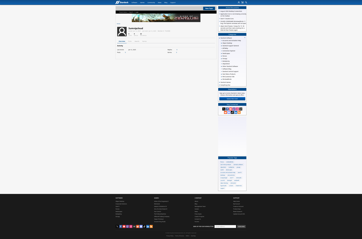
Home (118, 24)
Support (173, 2)
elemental (233, 183)
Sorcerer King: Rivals (159, 221)
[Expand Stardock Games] (219, 82)
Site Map (193, 236)
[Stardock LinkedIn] (235, 112)
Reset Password (237, 211)
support (222, 188)
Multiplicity (119, 214)
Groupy (118, 216)
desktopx (222, 175)
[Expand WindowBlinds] (221, 79)
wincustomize (231, 175)
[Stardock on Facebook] (227, 109)
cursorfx (222, 180)
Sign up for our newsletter (203, 226)
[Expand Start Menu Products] (221, 74)
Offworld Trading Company (161, 216)
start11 (232, 178)
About (196, 201)
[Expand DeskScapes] (221, 53)
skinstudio (238, 178)
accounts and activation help (227, 172)
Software (134, 2)
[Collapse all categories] (245, 37)
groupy (238, 167)
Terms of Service (179, 236)
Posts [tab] (130, 41)
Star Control (157, 211)
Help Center (236, 201)
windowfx (236, 180)
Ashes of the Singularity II (161, 201)
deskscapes (229, 170)
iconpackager (223, 178)
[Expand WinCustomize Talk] (221, 76)
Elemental (157, 204)
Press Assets (198, 214)
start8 (222, 170)
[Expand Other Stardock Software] (221, 66)
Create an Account (238, 206)
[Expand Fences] (221, 56)
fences (222, 162)
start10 (240, 172)
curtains (231, 185)
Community (151, 2)
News (159, 2)
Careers (197, 209)
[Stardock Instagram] (237, 109)
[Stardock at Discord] (229, 112)
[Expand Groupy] (221, 58)
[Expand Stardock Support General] (221, 45)
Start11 (118, 206)
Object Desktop (120, 201)
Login (136, 12)
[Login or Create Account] (239, 2)
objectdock (223, 167)
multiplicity (231, 167)
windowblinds (229, 162)
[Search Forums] (246, 2)
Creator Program (199, 216)
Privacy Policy (169, 236)
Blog (165, 2)
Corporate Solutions (121, 204)
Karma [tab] (144, 41)
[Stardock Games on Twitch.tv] (234, 109)
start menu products (225, 164)
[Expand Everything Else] (219, 85)
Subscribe (241, 226)
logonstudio (223, 185)
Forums (197, 221)
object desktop (224, 183)
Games (142, 2)
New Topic (209, 8)
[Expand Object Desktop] (221, 43)
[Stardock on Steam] (240, 109)
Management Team (200, 206)
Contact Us (198, 219)
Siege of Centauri (159, 219)
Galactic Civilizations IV (160, 206)
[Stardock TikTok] (232, 112)
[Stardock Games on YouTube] (230, 109)
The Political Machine (160, 214)
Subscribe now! (232, 99)
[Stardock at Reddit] (225, 112)
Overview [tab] (122, 41)
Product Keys (237, 209)
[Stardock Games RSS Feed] (239, 112)
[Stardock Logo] (121, 2)
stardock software (238, 164)
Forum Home (123, 12)
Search (131, 12)
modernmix (239, 185)
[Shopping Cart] (242, 2)
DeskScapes (119, 211)
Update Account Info (239, 214)
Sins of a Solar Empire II (160, 209)
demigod (229, 180)
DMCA (187, 236)
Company (198, 198)
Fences (117, 209)
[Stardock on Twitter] (223, 109)
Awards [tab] (137, 41)
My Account (236, 204)
